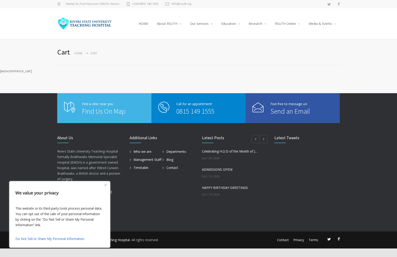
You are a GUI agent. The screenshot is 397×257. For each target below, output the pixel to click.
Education (228, 23)
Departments (176, 151)
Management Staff (147, 159)
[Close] (105, 185)
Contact (172, 167)
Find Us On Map (104, 111)
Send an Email (290, 111)
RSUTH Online (285, 23)
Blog (169, 159)
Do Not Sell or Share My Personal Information (49, 239)
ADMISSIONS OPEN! (217, 169)
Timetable (140, 167)
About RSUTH (167, 23)
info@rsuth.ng (181, 4)
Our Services (199, 23)
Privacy (298, 240)
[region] (59, 214)
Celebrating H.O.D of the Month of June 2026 (230, 151)
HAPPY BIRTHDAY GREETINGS (225, 187)
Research (255, 23)
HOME (143, 23)
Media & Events (320, 23)
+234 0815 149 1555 (145, 4)
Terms (313, 240)
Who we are (142, 151)
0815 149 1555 (195, 111)
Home (78, 53)
